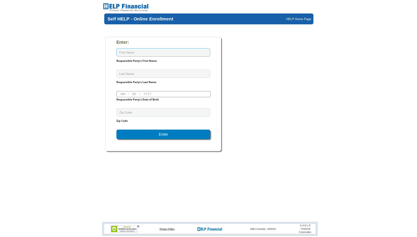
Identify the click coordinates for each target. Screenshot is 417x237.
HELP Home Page (298, 19)
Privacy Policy (167, 229)
